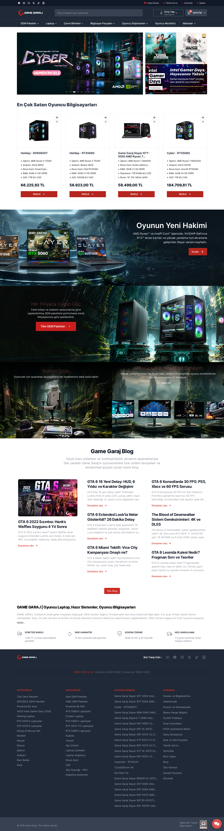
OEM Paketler (28, 23)
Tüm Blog (112, 590)
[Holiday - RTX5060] (39, 130)
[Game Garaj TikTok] (197, 657)
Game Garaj (31, 825)
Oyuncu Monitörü (165, 23)
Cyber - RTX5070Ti (179, 153)
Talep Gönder (153, 3)
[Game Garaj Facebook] (175, 657)
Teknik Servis (172, 3)
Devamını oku (26, 545)
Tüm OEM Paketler (53, 326)
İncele (195, 251)
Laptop (50, 23)
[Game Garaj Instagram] (182, 657)
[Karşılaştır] (57, 118)
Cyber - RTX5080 (129, 153)
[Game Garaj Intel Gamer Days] (176, 63)
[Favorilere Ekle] (57, 122)
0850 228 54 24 (83, 672)
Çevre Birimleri (72, 23)
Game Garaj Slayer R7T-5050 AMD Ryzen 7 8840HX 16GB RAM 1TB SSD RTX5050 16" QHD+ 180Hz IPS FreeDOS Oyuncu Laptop (85, 155)
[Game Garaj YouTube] (167, 657)
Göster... (21, 622)
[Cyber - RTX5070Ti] (185, 130)
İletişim (202, 3)
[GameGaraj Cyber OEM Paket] (80, 63)
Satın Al (54, 385)
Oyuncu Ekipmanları (133, 23)
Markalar (188, 23)
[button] (140, 63)
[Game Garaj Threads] (204, 657)
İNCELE (37, 194)
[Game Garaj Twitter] (189, 657)
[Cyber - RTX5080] (136, 130)
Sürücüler (188, 3)
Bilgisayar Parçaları (101, 23)
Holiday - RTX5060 (33, 153)
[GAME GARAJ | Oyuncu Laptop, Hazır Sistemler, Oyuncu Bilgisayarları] (30, 13)
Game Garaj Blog (112, 451)
